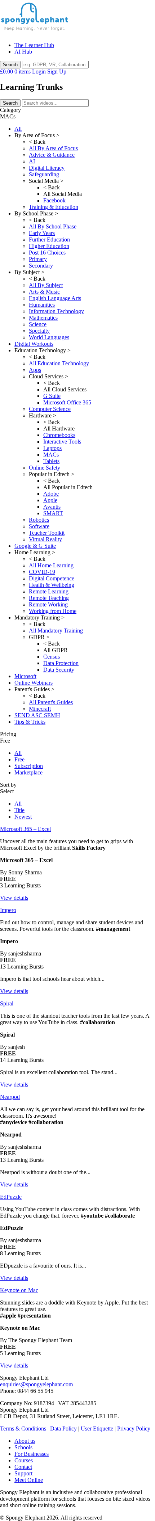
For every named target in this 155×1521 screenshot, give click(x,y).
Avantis (52, 507)
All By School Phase (52, 226)
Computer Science (50, 409)
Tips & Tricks (29, 722)
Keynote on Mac (19, 1290)
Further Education (49, 239)
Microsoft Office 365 (67, 402)
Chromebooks (59, 435)
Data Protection (61, 663)
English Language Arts (55, 298)
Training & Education (53, 207)
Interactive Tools (62, 441)
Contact (23, 1467)
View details (14, 898)
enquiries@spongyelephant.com (36, 1384)
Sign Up (56, 71)
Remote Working (48, 604)
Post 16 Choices (47, 252)
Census (51, 657)
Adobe (51, 494)
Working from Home (52, 611)
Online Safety (44, 468)
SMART (53, 513)
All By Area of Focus (53, 148)
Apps (35, 370)
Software (39, 526)
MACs (51, 454)
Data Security (58, 670)
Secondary (41, 265)
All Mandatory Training (56, 630)
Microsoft (25, 676)
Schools (23, 1447)
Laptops (52, 448)
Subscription (28, 766)
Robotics (39, 520)
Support (23, 1473)
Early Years (42, 233)
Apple (50, 500)
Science (37, 324)
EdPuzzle (11, 1197)
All (18, 129)
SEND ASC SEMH (37, 715)
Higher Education (49, 246)
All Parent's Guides (51, 702)
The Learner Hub (34, 45)
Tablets (51, 461)
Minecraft (40, 709)
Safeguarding (44, 174)
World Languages (49, 337)
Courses (23, 1460)
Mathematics (43, 318)
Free (19, 759)
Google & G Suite (35, 546)
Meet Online (28, 1480)
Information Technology (56, 311)
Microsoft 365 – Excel (25, 829)
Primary (38, 259)
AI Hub (23, 52)
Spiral (6, 1003)
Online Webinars (33, 683)
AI (32, 161)
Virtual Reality (45, 539)
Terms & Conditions (23, 1428)
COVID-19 (42, 572)
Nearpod (10, 1097)
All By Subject (46, 285)
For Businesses (31, 1454)
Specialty (39, 331)
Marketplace (28, 772)
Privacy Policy (133, 1428)
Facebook (54, 200)
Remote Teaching (49, 598)
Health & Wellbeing (51, 585)
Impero (8, 910)
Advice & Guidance (52, 155)
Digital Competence (51, 578)
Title (19, 810)
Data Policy (63, 1428)
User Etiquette (97, 1428)
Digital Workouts (33, 344)
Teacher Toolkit (47, 533)
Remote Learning (48, 591)
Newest (23, 817)
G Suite (52, 396)
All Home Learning (51, 565)
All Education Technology (59, 363)
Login (39, 71)
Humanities (42, 305)
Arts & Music (44, 292)
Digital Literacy (47, 168)
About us (24, 1441)
